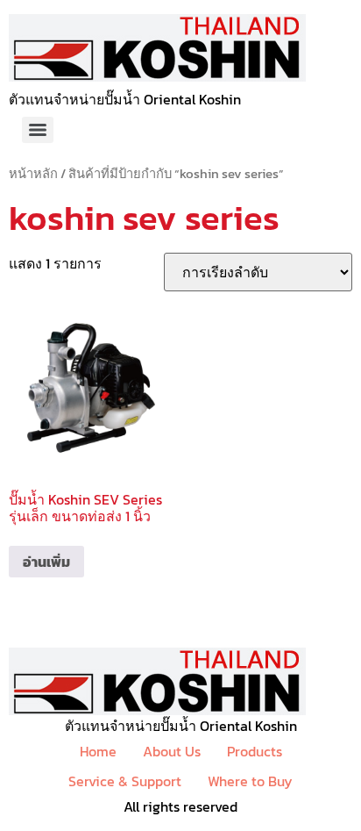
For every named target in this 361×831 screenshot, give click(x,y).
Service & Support (124, 781)
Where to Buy (250, 781)
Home (98, 751)
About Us (172, 751)
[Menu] (37, 130)
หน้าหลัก (33, 173)
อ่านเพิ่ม (46, 561)
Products (254, 751)
